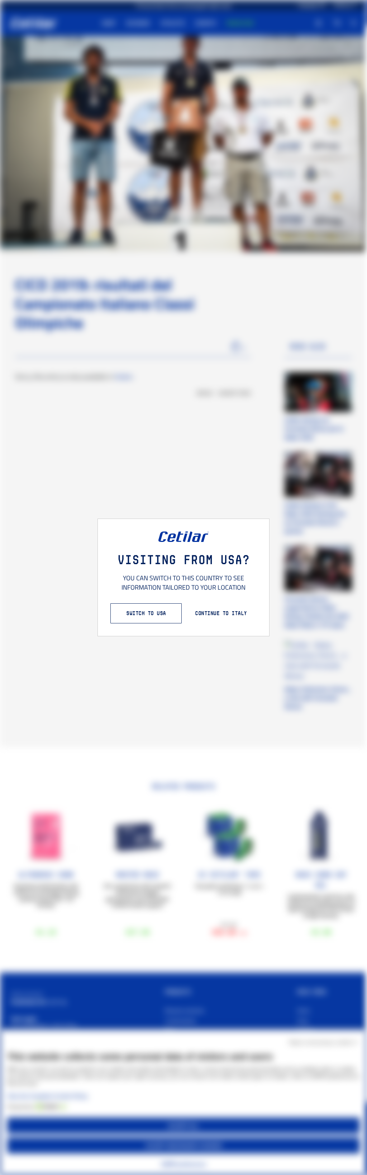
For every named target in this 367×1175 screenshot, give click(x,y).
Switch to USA (146, 613)
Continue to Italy (221, 613)
